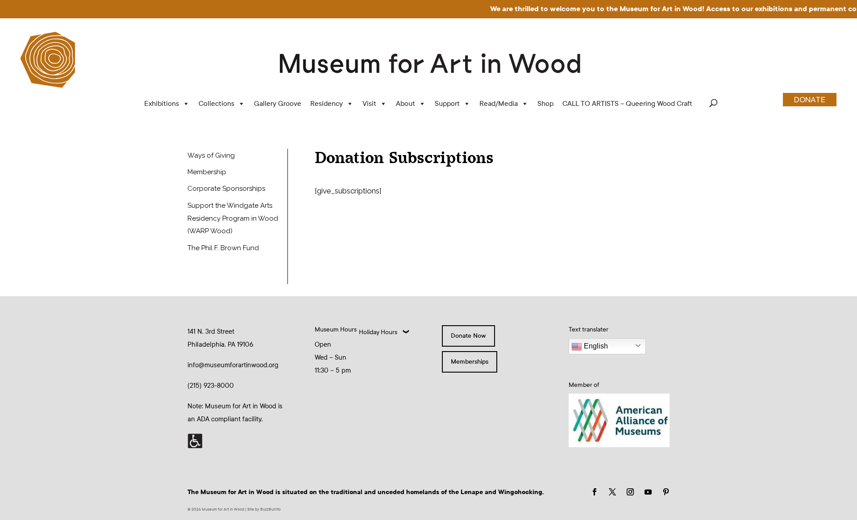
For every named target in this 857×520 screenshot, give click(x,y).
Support (447, 103)
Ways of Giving (211, 155)
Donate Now (468, 336)
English (595, 346)
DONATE (809, 99)
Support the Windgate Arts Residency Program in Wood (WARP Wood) (232, 218)
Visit (369, 103)
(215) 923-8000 (210, 386)
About (405, 103)
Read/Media (498, 103)
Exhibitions (161, 103)
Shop (545, 103)
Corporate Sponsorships (226, 189)
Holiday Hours (378, 332)
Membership (206, 172)
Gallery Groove (277, 103)
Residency (326, 103)
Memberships (469, 361)
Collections (216, 103)
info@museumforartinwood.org (233, 365)
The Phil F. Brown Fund (223, 248)
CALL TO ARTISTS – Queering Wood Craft (627, 103)
